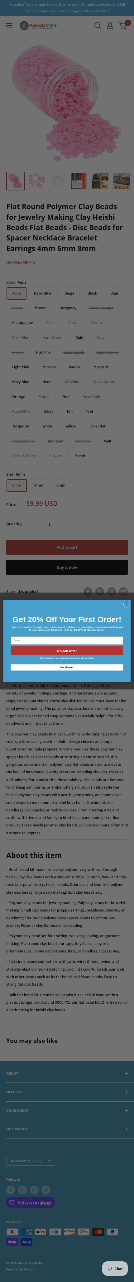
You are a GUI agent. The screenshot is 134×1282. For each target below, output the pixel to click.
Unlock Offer (67, 651)
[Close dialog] (126, 604)
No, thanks (67, 667)
